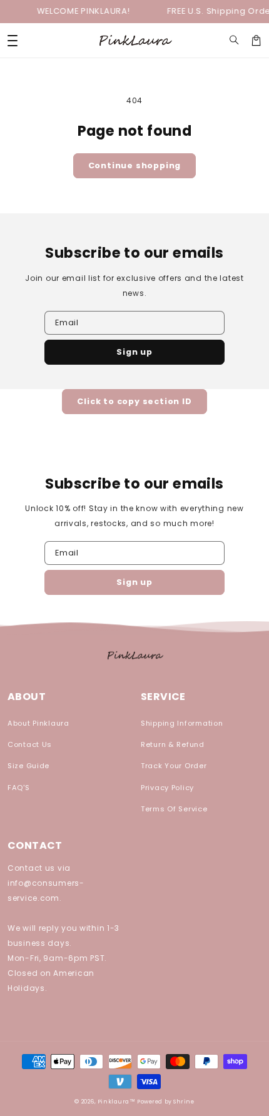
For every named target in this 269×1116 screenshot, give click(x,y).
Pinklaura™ (117, 1101)
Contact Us (30, 744)
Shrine (183, 1101)
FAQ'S (19, 788)
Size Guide (28, 766)
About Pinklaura (38, 723)
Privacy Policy (167, 788)
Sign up (134, 352)
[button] (234, 40)
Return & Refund (173, 744)
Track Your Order (174, 766)
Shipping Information (182, 723)
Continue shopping (134, 165)
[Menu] (12, 40)
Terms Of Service (174, 809)
